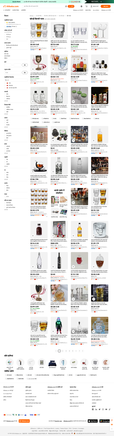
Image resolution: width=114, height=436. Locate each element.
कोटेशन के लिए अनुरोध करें (53, 393)
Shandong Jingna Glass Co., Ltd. (79, 151)
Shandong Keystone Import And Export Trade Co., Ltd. (79, 246)
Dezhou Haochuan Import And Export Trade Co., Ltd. (59, 112)
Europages (81, 428)
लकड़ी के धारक (57, 122)
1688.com (39, 428)
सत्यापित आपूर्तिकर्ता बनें (96, 400)
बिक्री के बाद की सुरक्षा (29, 400)
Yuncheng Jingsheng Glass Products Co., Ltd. (79, 277)
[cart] (87, 6)
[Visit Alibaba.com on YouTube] (106, 409)
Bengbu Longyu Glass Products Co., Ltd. (39, 48)
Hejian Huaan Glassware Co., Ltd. (38, 182)
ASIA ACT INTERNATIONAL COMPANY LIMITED (59, 151)
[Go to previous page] (56, 350)
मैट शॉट (54, 118)
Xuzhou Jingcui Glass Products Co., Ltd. (79, 80)
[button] (66, 6)
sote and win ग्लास (32, 378)
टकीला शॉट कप (46, 122)
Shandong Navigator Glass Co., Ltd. (59, 182)
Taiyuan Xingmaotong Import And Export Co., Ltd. (99, 80)
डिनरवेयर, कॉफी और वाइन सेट (50, 15)
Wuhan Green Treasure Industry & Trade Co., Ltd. (79, 182)
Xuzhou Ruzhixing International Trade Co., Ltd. (79, 49)
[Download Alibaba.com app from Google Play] (105, 421)
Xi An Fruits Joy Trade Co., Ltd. (58, 48)
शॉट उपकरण (9, 375)
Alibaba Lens (10, 421)
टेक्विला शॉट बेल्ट (20, 375)
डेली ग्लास (97, 118)
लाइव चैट (72, 393)
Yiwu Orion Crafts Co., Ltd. (37, 81)
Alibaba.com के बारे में (8, 387)
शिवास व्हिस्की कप (87, 118)
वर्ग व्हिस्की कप (46, 118)
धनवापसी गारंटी (28, 393)
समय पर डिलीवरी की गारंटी (30, 396)
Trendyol (75, 428)
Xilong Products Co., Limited (98, 277)
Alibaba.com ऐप (68, 421)
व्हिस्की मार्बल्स (21, 378)
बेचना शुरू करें (95, 393)
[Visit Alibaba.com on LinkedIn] (96, 409)
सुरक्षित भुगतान (28, 390)
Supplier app (58, 421)
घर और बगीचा (39, 15)
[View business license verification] (72, 433)
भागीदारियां (94, 403)
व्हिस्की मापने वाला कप (75, 118)
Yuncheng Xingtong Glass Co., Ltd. (59, 279)
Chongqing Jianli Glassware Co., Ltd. (99, 182)
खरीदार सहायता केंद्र (74, 390)
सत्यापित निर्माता (51, 390)
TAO (70, 428)
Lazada (57, 428)
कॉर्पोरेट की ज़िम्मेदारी (7, 396)
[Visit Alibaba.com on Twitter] (100, 409)
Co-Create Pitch (7, 393)
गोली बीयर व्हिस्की (35, 122)
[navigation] (16, 183)
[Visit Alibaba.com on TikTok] (110, 409)
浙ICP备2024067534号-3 (99, 433)
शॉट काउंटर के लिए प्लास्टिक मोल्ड (43, 375)
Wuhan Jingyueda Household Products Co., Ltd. (39, 213)
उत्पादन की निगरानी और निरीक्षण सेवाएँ (33, 403)
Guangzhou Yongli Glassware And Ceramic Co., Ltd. (79, 213)
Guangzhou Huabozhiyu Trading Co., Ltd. (99, 48)
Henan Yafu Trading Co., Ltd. (78, 112)
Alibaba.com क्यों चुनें (8, 390)
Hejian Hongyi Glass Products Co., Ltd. (99, 246)
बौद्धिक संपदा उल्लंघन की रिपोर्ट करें (77, 403)
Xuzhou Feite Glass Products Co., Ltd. (39, 112)
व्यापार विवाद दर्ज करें (74, 396)
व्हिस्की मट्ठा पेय (93, 375)
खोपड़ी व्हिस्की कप (10, 378)
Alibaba (31, 15)
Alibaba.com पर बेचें (96, 390)
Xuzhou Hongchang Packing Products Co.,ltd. (39, 151)
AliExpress (33, 428)
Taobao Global (64, 428)
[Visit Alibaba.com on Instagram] (103, 409)
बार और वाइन (61, 15)
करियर (4, 400)
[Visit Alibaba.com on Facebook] (93, 409)
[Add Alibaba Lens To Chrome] (24, 421)
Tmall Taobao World (49, 428)
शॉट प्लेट (70, 375)
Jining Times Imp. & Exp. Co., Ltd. (38, 246)
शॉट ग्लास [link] (69, 15)
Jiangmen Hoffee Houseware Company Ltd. (99, 112)
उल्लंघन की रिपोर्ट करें (74, 406)
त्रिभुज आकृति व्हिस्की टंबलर (59, 375)
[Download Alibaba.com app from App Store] (93, 421)
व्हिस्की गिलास (63, 118)
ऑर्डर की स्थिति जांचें (96, 396)
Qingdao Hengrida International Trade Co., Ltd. (99, 213)
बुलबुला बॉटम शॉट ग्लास (81, 375)
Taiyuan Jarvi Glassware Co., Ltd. (59, 81)
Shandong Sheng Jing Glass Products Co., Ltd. (39, 277)
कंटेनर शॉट (30, 375)
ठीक (25, 65)
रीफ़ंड (71, 400)
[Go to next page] (82, 350)
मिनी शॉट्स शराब (35, 118)
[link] (112, 420)
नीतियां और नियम (28, 406)
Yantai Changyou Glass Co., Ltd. (99, 151)
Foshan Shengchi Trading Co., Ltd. (59, 246)
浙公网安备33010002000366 (84, 433)
